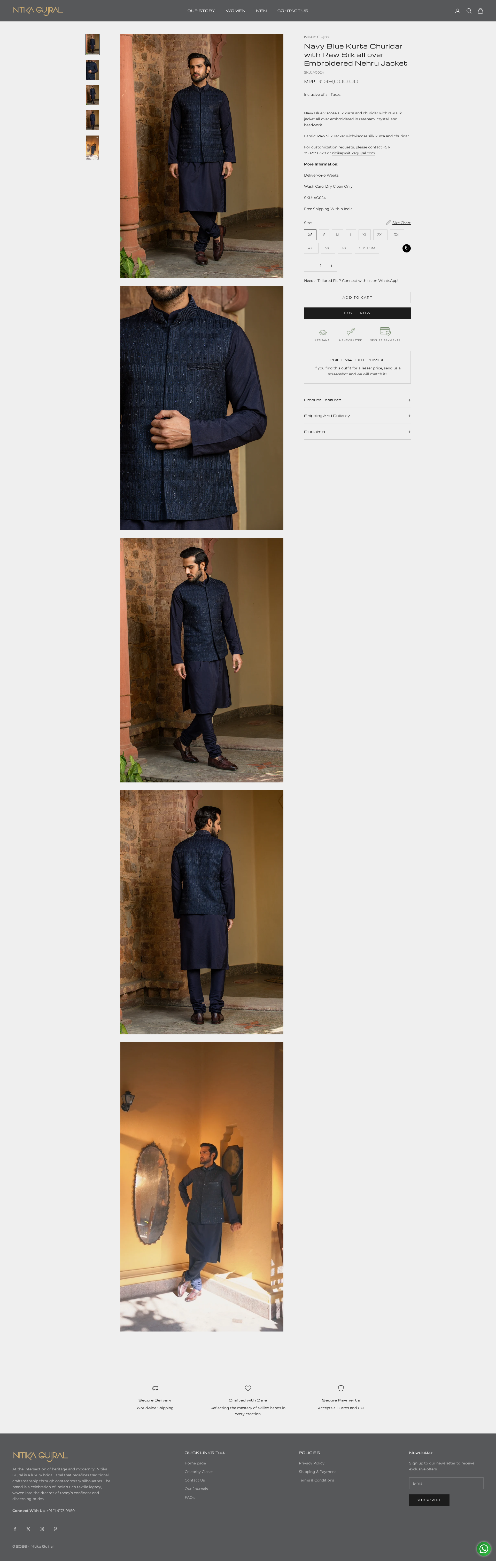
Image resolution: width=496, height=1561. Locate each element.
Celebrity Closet (199, 1471)
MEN (261, 10)
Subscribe (429, 1500)
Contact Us (195, 1480)
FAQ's (190, 1497)
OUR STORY (201, 10)
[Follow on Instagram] (41, 1529)
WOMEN (236, 10)
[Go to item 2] (92, 69)
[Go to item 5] (92, 147)
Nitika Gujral (317, 36)
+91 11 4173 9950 (61, 1510)
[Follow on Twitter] (28, 1529)
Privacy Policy (311, 1463)
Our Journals (196, 1488)
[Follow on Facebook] (15, 1529)
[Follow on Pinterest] (55, 1529)
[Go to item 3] (92, 95)
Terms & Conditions (316, 1480)
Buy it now (357, 313)
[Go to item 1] (92, 44)
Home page (195, 1463)
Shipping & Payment (317, 1471)
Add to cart (357, 298)
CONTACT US (292, 10)
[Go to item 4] (92, 120)
